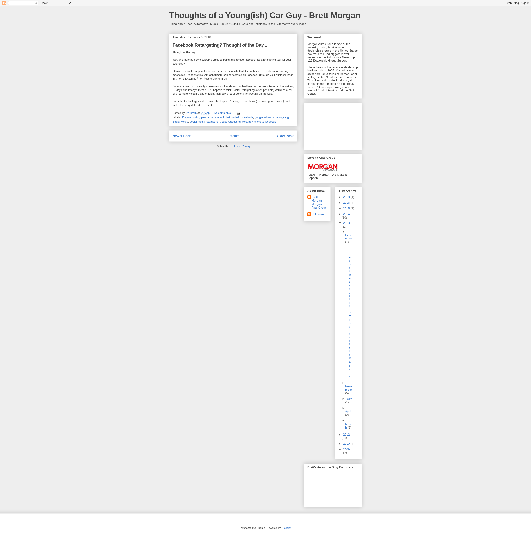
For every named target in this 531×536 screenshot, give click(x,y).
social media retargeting (204, 121)
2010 (347, 443)
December (348, 236)
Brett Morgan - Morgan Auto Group (319, 202)
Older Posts (285, 136)
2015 (347, 208)
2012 (346, 434)
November (348, 388)
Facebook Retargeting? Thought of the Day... (220, 45)
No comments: (223, 113)
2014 (346, 214)
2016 (347, 202)
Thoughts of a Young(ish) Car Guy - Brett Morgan (264, 15)
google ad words (264, 117)
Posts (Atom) (242, 146)
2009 (346, 449)
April (348, 411)
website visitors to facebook (259, 121)
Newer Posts (182, 136)
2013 (346, 223)
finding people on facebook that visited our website (222, 117)
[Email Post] (238, 113)
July (349, 398)
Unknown (318, 214)
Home (234, 136)
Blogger (286, 527)
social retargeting (230, 121)
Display (186, 117)
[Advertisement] (328, 125)
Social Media (180, 121)
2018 (347, 197)
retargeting (282, 117)
